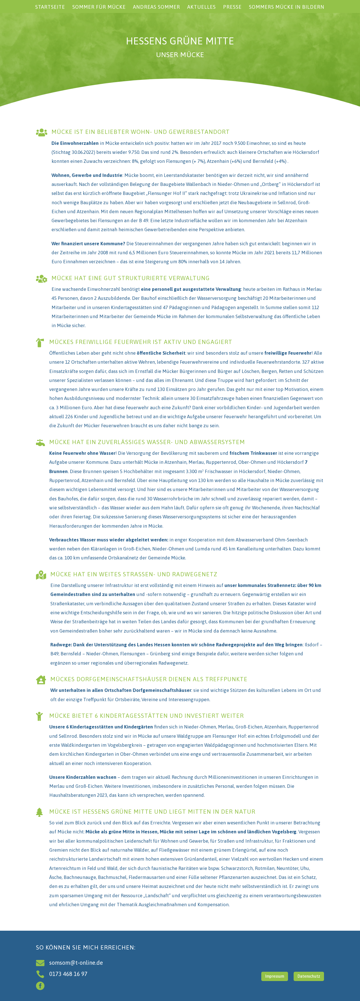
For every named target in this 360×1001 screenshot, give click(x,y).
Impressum (274, 976)
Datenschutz (309, 976)
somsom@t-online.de (76, 962)
